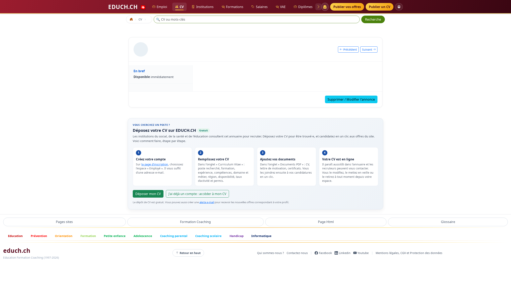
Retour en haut (190, 253)
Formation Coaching (195, 222)
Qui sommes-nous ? (270, 253)
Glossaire (448, 222)
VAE (283, 7)
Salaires (262, 7)
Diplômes (305, 7)
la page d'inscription (154, 164)
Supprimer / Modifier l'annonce (351, 99)
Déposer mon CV (148, 194)
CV (182, 7)
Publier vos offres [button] (347, 7)
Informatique (261, 236)
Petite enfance (115, 236)
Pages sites (64, 222)
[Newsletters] (324, 7)
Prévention (39, 236)
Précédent (350, 49)
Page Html (326, 222)
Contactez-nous (297, 253)
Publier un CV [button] (379, 7)
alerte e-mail (206, 202)
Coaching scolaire (208, 236)
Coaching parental (173, 236)
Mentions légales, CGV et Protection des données (409, 253)
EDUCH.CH (127, 7)
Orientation (63, 236)
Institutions (205, 7)
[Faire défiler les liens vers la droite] (318, 6)
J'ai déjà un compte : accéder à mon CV (197, 194)
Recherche (373, 19)
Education (15, 236)
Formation (88, 236)
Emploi (162, 7)
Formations (234, 7)
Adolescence (143, 236)
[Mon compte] (399, 6)
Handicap (237, 236)
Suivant (367, 49)
